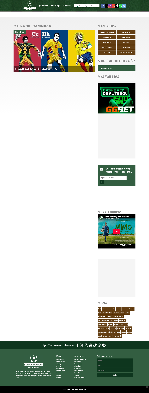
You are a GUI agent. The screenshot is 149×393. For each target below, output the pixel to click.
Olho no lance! (107, 47)
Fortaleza (113, 328)
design (116, 320)
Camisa (113, 309)
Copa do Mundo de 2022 (105, 320)
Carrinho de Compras (80, 359)
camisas (118, 309)
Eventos (58, 366)
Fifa (122, 324)
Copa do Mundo (118, 317)
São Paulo (117, 332)
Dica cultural (126, 37)
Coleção (58, 375)
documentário (102, 324)
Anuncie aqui (55, 5)
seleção (110, 332)
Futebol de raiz (60, 362)
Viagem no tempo (126, 52)
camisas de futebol (128, 309)
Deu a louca (126, 32)
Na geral (126, 42)
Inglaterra (120, 328)
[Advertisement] (116, 138)
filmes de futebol (103, 328)
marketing (128, 328)
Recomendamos (60, 371)
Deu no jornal (107, 37)
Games (58, 373)
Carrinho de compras (107, 32)
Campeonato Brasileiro (105, 313)
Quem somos (43, 5)
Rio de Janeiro (102, 332)
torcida (123, 332)
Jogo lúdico (106, 42)
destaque (122, 320)
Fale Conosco (67, 5)
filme (126, 324)
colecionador (102, 317)
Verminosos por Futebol (105, 336)
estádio (110, 324)
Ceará (122, 313)
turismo (129, 332)
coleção (109, 317)
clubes (127, 313)
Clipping (58, 364)
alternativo (105, 309)
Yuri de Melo (117, 336)
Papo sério (126, 47)
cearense (116, 313)
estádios (116, 324)
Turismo (107, 52)
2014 (99, 309)
